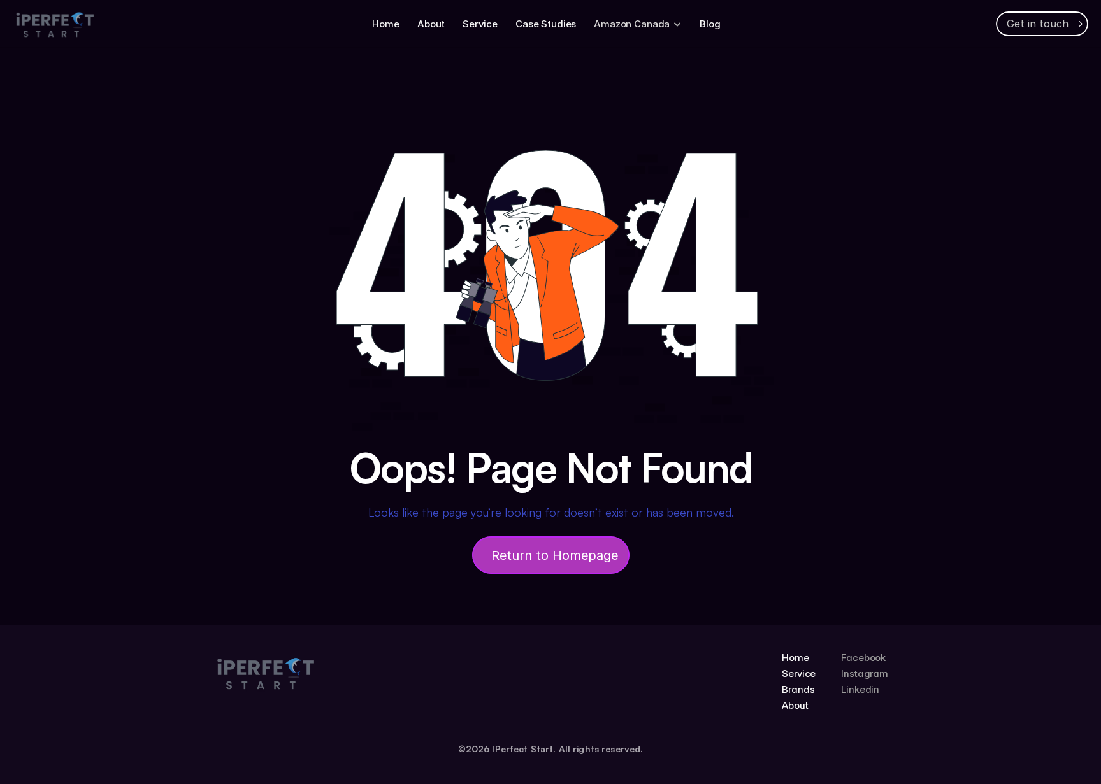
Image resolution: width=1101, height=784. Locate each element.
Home (385, 24)
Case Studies (545, 24)
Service (480, 24)
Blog (710, 24)
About (431, 24)
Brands (798, 689)
